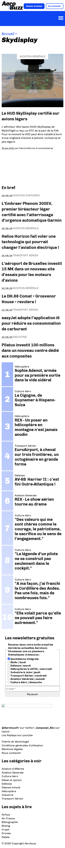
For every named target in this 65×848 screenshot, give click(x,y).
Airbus (6, 814)
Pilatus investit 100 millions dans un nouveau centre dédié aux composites (30, 350)
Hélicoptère (9, 791)
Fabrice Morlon (27, 148)
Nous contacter (11, 752)
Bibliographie (10, 822)
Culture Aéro (10, 776)
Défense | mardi (20, 665)
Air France (8, 818)
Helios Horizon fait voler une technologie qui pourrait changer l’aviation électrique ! (30, 242)
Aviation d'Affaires (26, 195)
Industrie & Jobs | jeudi (25, 672)
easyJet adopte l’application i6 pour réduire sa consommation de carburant (31, 323)
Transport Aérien (25, 255)
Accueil (8, 34)
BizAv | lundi (18, 662)
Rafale (6, 837)
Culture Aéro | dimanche (26, 682)
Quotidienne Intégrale (24, 658)
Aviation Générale (33, 56)
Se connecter (54, 6)
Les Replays (9, 735)
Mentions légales (12, 749)
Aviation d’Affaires (13, 768)
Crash (5, 829)
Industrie (20, 336)
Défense (7, 783)
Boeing (6, 825)
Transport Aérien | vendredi (28, 675)
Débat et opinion (12, 780)
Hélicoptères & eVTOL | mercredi (31, 668)
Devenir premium (34, 6)
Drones (6, 833)
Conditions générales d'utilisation (22, 745)
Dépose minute (11, 787)
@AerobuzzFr (10, 727)
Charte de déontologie (15, 741)
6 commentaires (44, 148)
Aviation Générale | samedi (27, 678)
